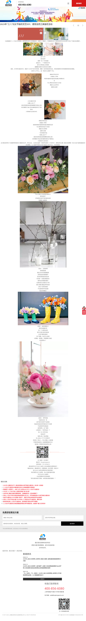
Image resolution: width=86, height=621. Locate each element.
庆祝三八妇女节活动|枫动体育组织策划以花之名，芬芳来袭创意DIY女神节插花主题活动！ (27, 495)
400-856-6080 (24, 4)
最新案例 (79, 3)
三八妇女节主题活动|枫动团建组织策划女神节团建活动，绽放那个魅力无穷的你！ (24, 503)
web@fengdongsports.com (57, 595)
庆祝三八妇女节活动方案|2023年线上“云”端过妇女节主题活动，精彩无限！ (23, 499)
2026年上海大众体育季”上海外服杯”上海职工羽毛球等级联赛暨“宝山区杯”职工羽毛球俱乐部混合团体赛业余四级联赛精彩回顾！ (42, 566)
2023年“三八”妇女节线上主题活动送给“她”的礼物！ (16, 491)
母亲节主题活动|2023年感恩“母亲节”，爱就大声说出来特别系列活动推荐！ (23, 497)
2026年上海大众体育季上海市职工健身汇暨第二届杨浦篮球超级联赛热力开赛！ (42, 559)
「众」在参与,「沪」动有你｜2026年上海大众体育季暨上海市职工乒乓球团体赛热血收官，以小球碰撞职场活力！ (42, 573)
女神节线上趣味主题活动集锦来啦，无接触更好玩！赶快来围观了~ (20, 493)
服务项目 (5, 551)
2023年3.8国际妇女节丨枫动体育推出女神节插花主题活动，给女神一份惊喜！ (23, 485)
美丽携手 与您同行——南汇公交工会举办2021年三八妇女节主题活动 (21, 489)
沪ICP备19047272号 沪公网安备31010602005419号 (70, 615)
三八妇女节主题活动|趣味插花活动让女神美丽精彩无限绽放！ (19, 487)
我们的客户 (12, 551)
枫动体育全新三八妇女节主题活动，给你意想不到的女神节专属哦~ (20, 501)
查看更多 (42, 579)
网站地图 (19, 551)
